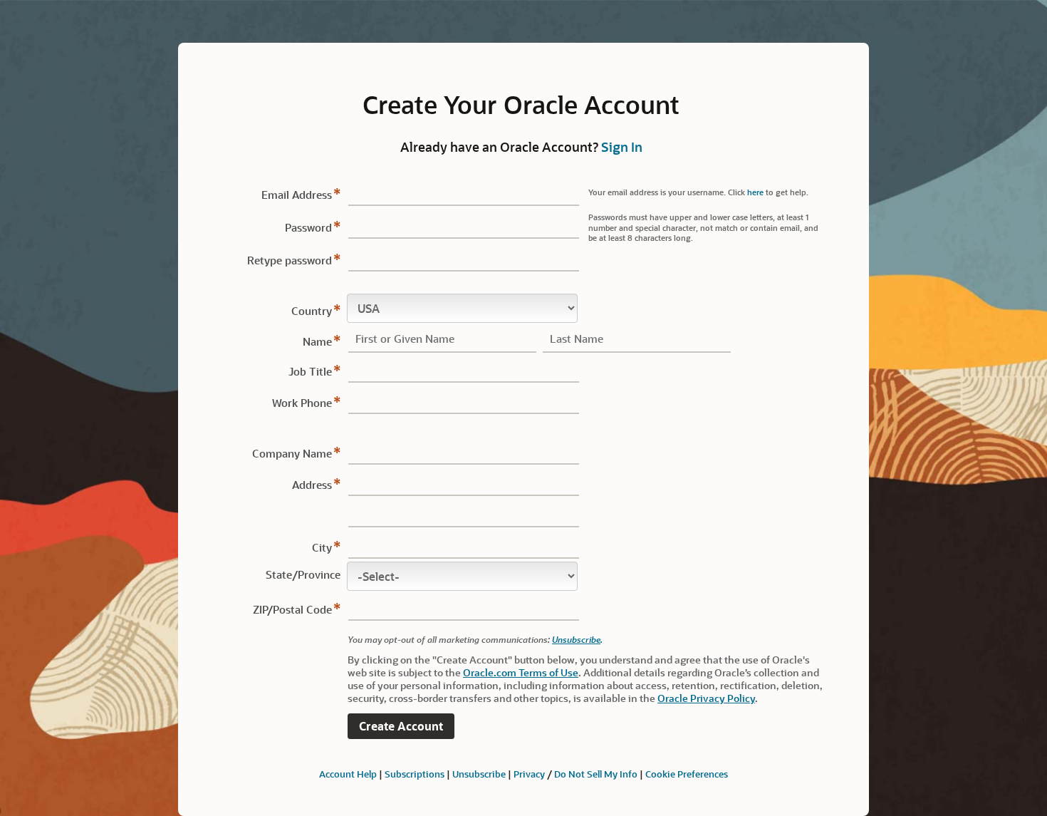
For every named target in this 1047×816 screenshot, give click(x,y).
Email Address (296, 194)
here (755, 192)
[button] (401, 726)
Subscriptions (414, 774)
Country (311, 311)
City (322, 547)
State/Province (303, 574)
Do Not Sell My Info (595, 774)
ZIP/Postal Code (292, 609)
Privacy (529, 774)
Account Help (348, 774)
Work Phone (302, 403)
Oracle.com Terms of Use (520, 672)
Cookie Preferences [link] (686, 774)
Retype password (289, 260)
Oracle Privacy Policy (706, 698)
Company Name (292, 453)
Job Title (310, 371)
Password (308, 227)
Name (317, 341)
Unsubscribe (576, 639)
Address (312, 484)
